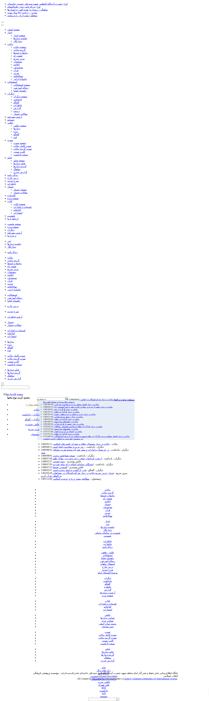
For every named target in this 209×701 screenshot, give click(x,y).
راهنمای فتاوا (20, 90)
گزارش (17, 108)
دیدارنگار (17, 41)
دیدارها (16, 128)
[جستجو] (13, 394)
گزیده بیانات (19, 50)
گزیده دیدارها (19, 166)
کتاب (9, 201)
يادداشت (17, 99)
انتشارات (17, 213)
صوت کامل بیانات (22, 146)
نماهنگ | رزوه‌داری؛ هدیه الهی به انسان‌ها (27, 9)
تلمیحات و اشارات (22, 207)
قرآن (16, 70)
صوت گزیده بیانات (22, 149)
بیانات (10, 44)
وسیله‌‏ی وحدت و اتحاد (124, 400)
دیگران (10, 93)
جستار (10, 186)
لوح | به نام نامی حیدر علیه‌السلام (23, 7)
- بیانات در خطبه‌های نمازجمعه (65, 429)
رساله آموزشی (21, 88)
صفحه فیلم (19, 160)
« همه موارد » (32, 404)
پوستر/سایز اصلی (107, 623)
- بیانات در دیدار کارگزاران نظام (66, 412)
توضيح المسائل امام (108, 572)
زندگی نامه (12, 175)
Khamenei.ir (98, 678)
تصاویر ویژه (108, 621)
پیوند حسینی (59, 461)
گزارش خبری (107, 660)
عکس (10, 122)
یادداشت (107, 581)
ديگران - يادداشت (30, 414)
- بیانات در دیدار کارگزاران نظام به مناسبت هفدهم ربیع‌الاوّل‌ (77, 426)
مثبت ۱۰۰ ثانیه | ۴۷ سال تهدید (22, 12)
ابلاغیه (16, 64)
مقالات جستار (20, 114)
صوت (10, 140)
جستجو (11, 120)
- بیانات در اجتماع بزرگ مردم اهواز (67, 431)
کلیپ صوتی (19, 152)
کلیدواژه (11, 195)
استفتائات (12, 82)
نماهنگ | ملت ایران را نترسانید (22, 15)
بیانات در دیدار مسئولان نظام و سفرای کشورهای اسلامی (81, 444)
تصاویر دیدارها (108, 618)
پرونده (16, 111)
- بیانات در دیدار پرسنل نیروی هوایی (68, 417)
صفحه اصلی (13, 29)
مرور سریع (19, 58)
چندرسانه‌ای (108, 626)
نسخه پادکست (20, 154)
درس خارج (12, 178)
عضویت (11, 216)
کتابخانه (17, 210)
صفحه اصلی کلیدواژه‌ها (48, 395)
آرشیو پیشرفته (14, 117)
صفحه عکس (19, 125)
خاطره (107, 587)
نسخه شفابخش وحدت (64, 455)
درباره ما (11, 235)
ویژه (15, 131)
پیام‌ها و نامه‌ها (20, 53)
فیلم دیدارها (19, 163)
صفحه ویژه (13, 198)
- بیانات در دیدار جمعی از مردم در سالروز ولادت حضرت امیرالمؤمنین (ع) (83, 407)
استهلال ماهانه (107, 564)
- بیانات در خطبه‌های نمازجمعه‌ (65, 421)
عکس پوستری (32, 424)
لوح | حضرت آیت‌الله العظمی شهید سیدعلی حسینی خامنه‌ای (37, 4)
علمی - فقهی (107, 552)
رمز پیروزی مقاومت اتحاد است (68, 447)
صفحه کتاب (19, 204)
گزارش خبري (20, 172)
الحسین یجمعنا (60, 467)
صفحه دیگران (20, 96)
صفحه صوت (19, 143)
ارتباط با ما (12, 218)
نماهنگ (16, 169)
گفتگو (16, 102)
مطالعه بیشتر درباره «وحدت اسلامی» (77, 479)
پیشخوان (17, 61)
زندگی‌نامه (12, 252)
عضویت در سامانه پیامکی (108, 533)
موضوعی (18, 67)
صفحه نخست (14, 224)
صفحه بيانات (19, 47)
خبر (9, 241)
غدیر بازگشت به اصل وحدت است (69, 470)
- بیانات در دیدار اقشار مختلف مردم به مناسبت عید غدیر (76, 404)
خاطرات (17, 105)
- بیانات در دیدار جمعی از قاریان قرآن (68, 424)
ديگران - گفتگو (32, 419)
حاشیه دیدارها (20, 38)
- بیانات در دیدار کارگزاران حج (65, 409)
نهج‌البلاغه (18, 76)
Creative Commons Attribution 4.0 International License (150, 678)
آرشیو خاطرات (14, 317)
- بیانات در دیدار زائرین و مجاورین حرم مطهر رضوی (74, 414)
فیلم (9, 157)
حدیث (16, 73)
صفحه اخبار (19, 35)
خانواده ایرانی (20, 79)
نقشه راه (17, 56)
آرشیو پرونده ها (107, 592)
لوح (15, 137)
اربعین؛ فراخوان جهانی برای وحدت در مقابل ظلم (77, 458)
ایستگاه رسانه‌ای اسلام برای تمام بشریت (73, 464)
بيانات (10, 257)
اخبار (9, 32)
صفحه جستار (20, 189)
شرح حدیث (13, 181)
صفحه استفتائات (21, 85)
